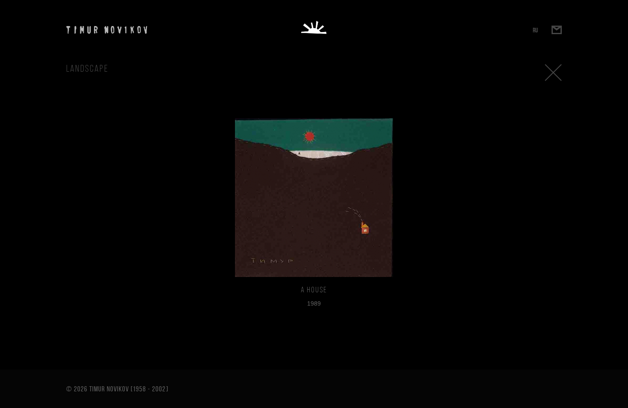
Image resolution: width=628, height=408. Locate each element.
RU (535, 30)
